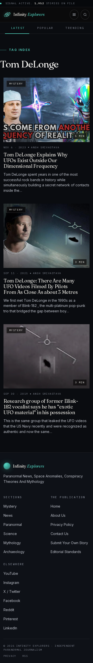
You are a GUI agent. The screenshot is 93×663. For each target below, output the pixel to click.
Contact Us (59, 534)
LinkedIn (10, 628)
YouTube (10, 573)
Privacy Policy (62, 524)
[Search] (85, 15)
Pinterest (10, 619)
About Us (58, 515)
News (8, 515)
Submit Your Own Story (69, 543)
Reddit (8, 610)
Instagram (11, 582)
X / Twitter (11, 591)
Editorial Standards (66, 552)
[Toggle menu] (74, 15)
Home (55, 506)
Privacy (9, 656)
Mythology (12, 543)
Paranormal (12, 524)
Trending (74, 28)
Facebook (11, 601)
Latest (18, 28)
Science (10, 534)
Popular (45, 28)
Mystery (10, 506)
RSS (25, 656)
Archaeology (14, 552)
